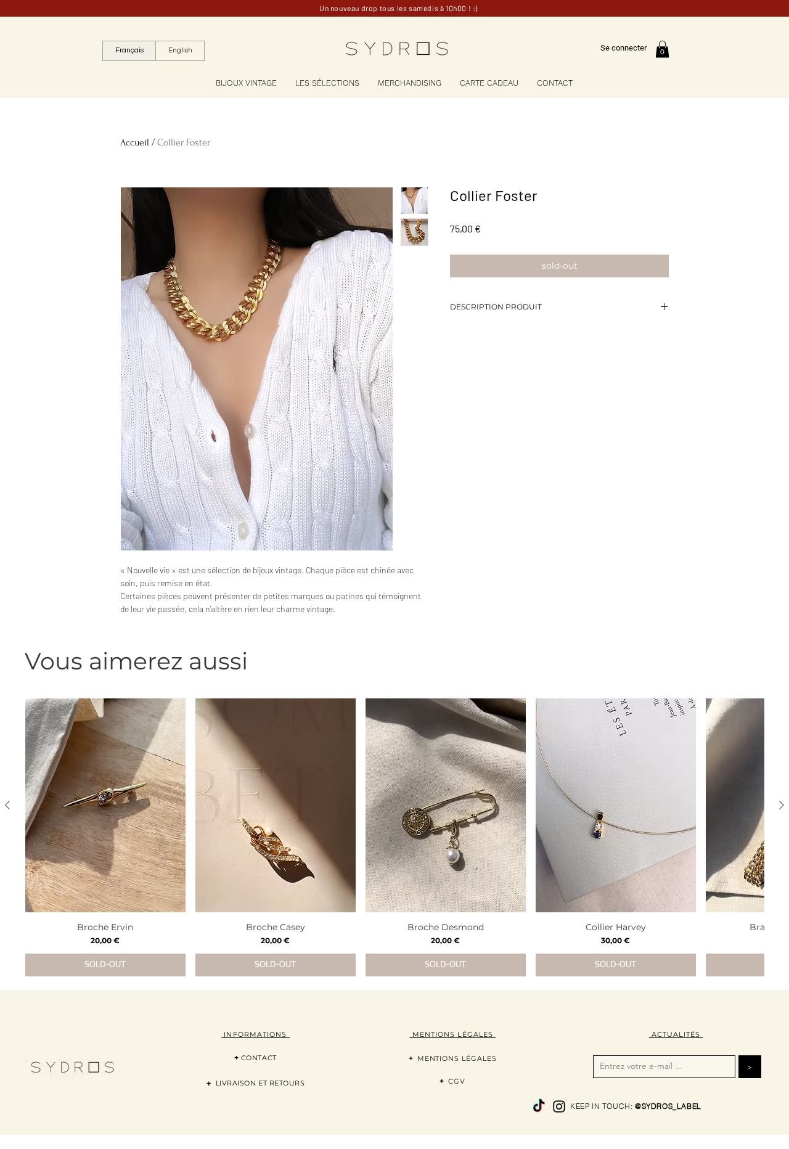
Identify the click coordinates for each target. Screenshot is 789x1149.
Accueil (134, 142)
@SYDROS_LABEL (668, 1106)
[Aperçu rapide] (105, 805)
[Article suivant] (781, 805)
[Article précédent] (7, 805)
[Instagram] (559, 1106)
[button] (662, 49)
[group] (394, 837)
